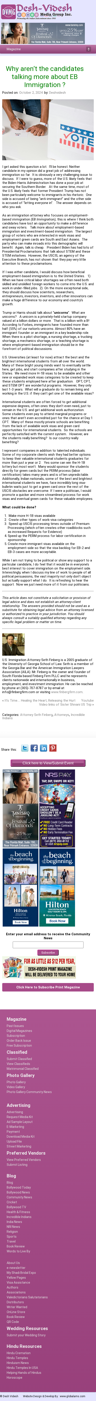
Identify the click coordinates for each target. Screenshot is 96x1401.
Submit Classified (19, 1059)
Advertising (15, 1112)
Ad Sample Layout (20, 1122)
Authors (12, 1287)
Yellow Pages (16, 1277)
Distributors (15, 1302)
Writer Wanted (17, 1307)
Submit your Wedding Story (26, 1335)
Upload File (14, 1141)
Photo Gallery (16, 1082)
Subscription (16, 1035)
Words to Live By (18, 1251)
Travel (11, 1241)
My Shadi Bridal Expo (21, 1272)
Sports (12, 1236)
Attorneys (61, 715)
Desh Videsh (10, 1396)
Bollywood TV (16, 1207)
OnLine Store (16, 1312)
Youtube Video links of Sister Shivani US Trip (66, 702)
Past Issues (15, 1026)
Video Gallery (16, 1087)
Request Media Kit (20, 1117)
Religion (12, 1231)
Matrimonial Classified (23, 1068)
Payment (13, 1131)
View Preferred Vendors (24, 1160)
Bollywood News (18, 1192)
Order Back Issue (19, 1040)
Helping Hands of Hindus (24, 1372)
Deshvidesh (57, 93)
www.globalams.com (72, 1396)
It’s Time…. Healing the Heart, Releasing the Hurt (39, 700)
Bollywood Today (19, 1187)
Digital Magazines (19, 1031)
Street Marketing (19, 1146)
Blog (10, 1182)
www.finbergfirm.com (67, 692)
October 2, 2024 (31, 93)
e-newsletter (16, 1268)
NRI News (13, 1226)
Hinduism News (18, 1363)
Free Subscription (19, 1045)
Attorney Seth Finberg (36, 715)
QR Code (13, 1322)
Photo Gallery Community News (29, 1092)
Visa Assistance (18, 1282)
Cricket (12, 1202)
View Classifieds (18, 1064)
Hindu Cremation (19, 1353)
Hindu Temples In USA (22, 1368)
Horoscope (14, 1377)
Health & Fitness (18, 1212)
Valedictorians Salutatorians (27, 1297)
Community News (19, 1197)
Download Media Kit (21, 1136)
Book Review (16, 1246)
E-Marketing (15, 1127)
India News (14, 1222)
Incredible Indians (19, 1217)
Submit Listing (17, 1164)
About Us (13, 1263)
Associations (16, 1292)
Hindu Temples (17, 1358)
